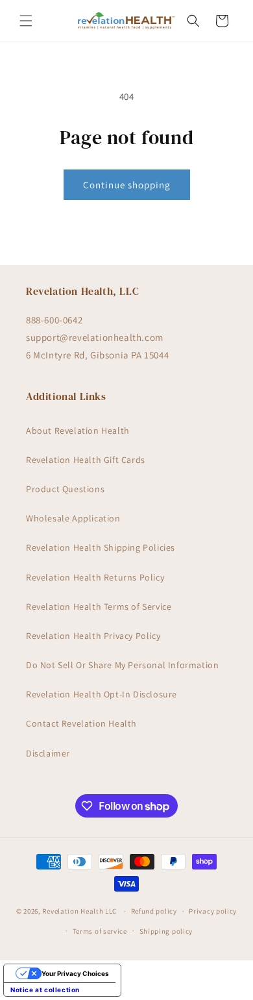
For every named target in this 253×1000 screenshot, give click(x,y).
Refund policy (154, 911)
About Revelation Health (78, 430)
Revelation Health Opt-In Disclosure (101, 694)
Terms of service (100, 931)
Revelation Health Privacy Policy (93, 636)
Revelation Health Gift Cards (85, 460)
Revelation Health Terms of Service (98, 606)
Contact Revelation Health (81, 723)
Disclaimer (48, 753)
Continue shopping (127, 185)
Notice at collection (45, 990)
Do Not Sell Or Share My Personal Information (122, 665)
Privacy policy (213, 911)
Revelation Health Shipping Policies (100, 547)
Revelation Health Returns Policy (95, 577)
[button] (26, 20)
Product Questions (65, 489)
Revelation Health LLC (79, 911)
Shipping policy (166, 931)
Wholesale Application (73, 518)
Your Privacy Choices (75, 973)
